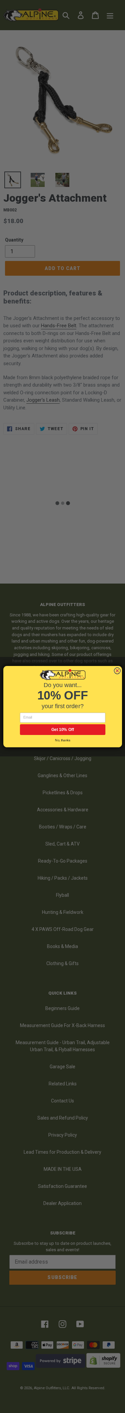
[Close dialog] (117, 671)
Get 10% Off (62, 729)
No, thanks (62, 740)
